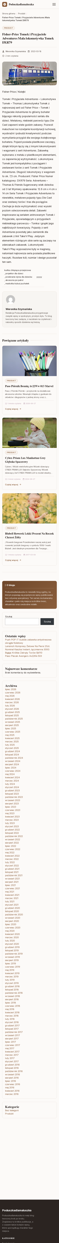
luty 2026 (10, 705)
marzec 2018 (12, 1015)
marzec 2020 (12, 937)
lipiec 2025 (10, 728)
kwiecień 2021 (12, 895)
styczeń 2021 (12, 904)
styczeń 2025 (12, 748)
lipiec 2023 (10, 806)
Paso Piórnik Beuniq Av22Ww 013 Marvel (29, 386)
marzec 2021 (11, 898)
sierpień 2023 (12, 803)
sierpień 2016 (12, 1077)
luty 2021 (9, 901)
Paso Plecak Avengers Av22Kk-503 (23, 656)
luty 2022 (10, 862)
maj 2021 (9, 891)
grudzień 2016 (12, 1064)
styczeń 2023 (12, 826)
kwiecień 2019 (12, 973)
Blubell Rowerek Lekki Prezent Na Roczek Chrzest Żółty (29, 535)
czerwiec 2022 (12, 849)
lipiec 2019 (10, 963)
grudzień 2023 (12, 790)
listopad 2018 (12, 989)
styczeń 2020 (12, 944)
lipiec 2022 (10, 846)
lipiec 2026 (10, 689)
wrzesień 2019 (12, 957)
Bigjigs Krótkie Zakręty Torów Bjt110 (23, 652)
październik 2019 (14, 953)
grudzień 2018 (12, 986)
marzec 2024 (12, 780)
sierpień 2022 (12, 842)
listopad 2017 (12, 1028)
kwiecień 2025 (12, 738)
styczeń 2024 (12, 787)
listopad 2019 (12, 950)
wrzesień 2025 (12, 722)
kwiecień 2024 (12, 777)
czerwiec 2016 (12, 1084)
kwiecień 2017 (12, 1051)
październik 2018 (14, 993)
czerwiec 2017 (12, 1045)
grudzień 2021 (12, 868)
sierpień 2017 (12, 1038)
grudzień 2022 (12, 829)
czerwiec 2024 (12, 771)
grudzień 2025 (12, 712)
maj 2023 (9, 813)
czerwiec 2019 (12, 966)
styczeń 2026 (12, 709)
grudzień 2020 (12, 908)
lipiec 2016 (10, 1081)
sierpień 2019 (12, 960)
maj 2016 (9, 1087)
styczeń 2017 (12, 1061)
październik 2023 (14, 797)
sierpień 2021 (12, 882)
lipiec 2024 (10, 767)
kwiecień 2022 (12, 855)
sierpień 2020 (12, 921)
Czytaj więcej (11, 409)
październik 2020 (14, 914)
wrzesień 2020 (12, 917)
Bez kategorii (12, 1110)
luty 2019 (10, 979)
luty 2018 (10, 1019)
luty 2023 (10, 823)
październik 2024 (14, 757)
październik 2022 (14, 836)
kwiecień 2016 (12, 1090)
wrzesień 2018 (12, 996)
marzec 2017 (12, 1055)
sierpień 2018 (12, 999)
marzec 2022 (12, 859)
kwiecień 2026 (12, 699)
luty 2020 (10, 940)
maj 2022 (9, 852)
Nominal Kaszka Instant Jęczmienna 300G (27, 649)
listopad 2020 (12, 911)
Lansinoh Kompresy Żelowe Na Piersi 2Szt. (27, 646)
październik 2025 (14, 718)
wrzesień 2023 (12, 800)
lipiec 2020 (10, 924)
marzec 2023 (12, 820)
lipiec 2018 (10, 1002)
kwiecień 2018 (12, 1012)
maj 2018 (9, 1009)
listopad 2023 (12, 793)
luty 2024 (10, 784)
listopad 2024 (12, 754)
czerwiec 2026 (12, 692)
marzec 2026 (12, 702)
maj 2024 (10, 774)
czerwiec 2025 (12, 731)
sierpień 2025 (12, 725)
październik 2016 (14, 1071)
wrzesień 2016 (12, 1074)
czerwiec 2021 (12, 888)
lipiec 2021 (10, 885)
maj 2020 (10, 930)
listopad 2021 (12, 872)
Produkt (8, 28)
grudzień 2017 (12, 1025)
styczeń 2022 (12, 865)
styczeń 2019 (12, 983)
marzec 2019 (12, 976)
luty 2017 (10, 1058)
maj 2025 (9, 735)
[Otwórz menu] (54, 4)
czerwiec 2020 (12, 927)
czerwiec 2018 (12, 1006)
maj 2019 (9, 970)
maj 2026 (10, 695)
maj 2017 (9, 1048)
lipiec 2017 (10, 1041)
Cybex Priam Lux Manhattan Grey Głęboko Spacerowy (25, 460)
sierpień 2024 (12, 764)
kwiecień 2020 (12, 934)
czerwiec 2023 (12, 810)
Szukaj (8, 616)
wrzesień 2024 (12, 761)
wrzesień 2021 (12, 878)
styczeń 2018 (12, 1022)
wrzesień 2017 (12, 1035)
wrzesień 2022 (12, 839)
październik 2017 (14, 1032)
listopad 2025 (12, 715)
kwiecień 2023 (12, 816)
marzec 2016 (12, 1094)
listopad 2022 (12, 833)
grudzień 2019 (12, 947)
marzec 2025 (12, 741)
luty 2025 (10, 744)
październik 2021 (14, 875)
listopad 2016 (12, 1068)
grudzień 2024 (12, 751)
